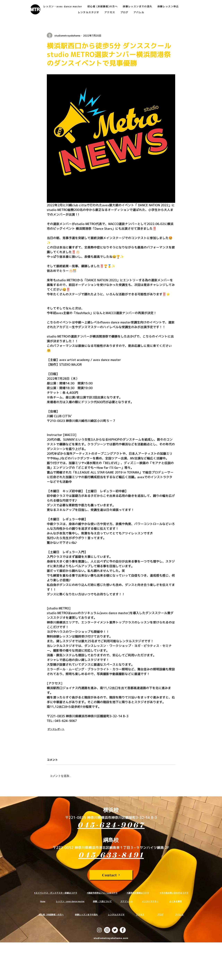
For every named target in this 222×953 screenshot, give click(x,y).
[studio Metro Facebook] (123, 930)
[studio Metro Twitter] (115, 930)
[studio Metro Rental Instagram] (107, 930)
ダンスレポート (56, 729)
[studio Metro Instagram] (99, 930)
